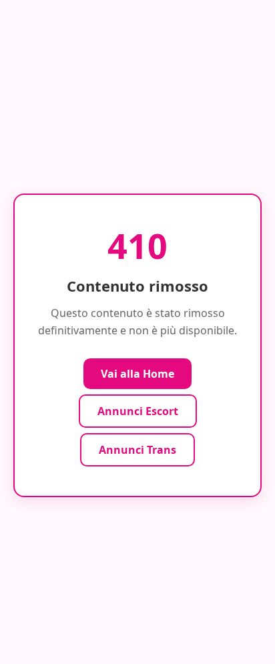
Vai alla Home (137, 373)
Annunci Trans (137, 449)
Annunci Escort (137, 411)
